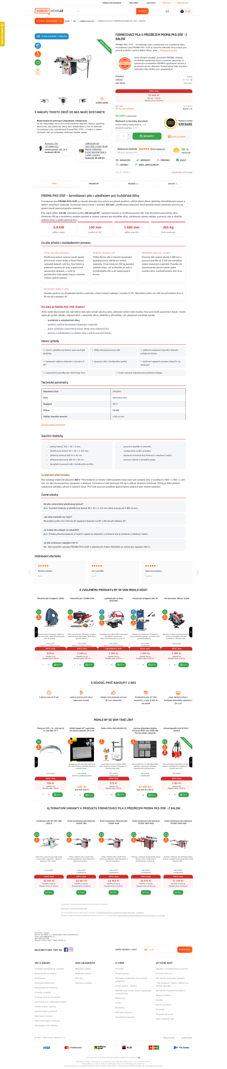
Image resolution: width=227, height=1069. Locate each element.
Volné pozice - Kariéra (126, 986)
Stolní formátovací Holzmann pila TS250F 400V (113, 822)
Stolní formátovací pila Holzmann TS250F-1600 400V (146, 822)
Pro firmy (134, 3)
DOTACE (79, 978)
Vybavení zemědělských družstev (172, 969)
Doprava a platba (83, 983)
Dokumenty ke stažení (45, 973)
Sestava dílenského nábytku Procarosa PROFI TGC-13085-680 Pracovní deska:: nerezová (145, 730)
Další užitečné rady (165, 1019)
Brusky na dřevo (164, 1004)
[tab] (133, 184)
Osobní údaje (186, 1037)
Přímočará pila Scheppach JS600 (50, 598)
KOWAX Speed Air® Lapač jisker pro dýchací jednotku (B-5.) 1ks (82, 729)
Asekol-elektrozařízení (46, 1011)
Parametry (94, 183)
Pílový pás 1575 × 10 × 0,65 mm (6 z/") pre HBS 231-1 (50, 729)
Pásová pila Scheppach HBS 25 (145, 598)
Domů (67, 21)
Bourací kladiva (163, 995)
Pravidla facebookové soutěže (49, 969)
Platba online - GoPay (45, 1006)
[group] (50, 632)
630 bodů (185, 124)
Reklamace (40, 978)
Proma (189, 76)
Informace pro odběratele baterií (51, 1002)
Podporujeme (122, 973)
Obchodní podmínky (44, 983)
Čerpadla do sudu (164, 1014)
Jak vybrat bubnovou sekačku (170, 978)
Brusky (159, 1000)
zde (139, 1057)
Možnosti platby (83, 969)
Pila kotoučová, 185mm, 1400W (176, 598)
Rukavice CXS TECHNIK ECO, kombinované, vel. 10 (55, 146)
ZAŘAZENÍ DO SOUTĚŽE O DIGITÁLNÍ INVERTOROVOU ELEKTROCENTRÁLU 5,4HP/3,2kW (96, 149)
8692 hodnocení (158, 149)
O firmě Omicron (164, 973)
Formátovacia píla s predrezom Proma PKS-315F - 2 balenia (120, 913)
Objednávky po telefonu (46, 987)
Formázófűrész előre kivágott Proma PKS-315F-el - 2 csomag (141, 915)
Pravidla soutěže (43, 992)
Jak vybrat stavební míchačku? (171, 990)
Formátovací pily (87, 21)
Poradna (119, 969)
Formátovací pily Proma (181, 172)
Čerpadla (160, 1009)
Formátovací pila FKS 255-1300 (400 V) (49, 822)
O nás (118, 1003)
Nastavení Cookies (44, 1016)
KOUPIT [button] (59, 665)
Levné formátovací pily (78, 908)
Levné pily (65, 908)
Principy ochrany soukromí (48, 997)
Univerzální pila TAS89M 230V (82, 598)
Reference (120, 998)
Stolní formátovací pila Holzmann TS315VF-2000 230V (178, 822)
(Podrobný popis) (168, 50)
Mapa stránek (169, 1037)
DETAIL (49, 892)
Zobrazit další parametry (53, 425)
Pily (74, 21)
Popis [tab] (54, 183)
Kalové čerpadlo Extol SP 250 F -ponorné (177, 729)
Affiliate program (123, 1012)
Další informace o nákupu (47, 1021)
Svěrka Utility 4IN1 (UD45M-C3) (113, 728)
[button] (29, 572)
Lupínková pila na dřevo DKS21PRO (113, 599)
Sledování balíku (83, 973)
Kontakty (151, 3)
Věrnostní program (111, 3)
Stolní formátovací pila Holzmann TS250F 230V (81, 822)
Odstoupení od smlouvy (46, 1025)
